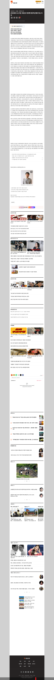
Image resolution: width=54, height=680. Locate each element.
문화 (25, 663)
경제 (29, 661)
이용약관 (22, 675)
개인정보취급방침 (27, 675)
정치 (20, 661)
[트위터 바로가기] (23, 672)
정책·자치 (20, 663)
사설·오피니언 (13, 11)
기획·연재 (12, 504)
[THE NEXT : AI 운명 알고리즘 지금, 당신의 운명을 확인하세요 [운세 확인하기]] (27, 207)
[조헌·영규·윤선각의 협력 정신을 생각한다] (41, 489)
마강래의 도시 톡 (21, 11)
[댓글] (19, 18)
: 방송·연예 (14, 542)
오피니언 (12, 485)
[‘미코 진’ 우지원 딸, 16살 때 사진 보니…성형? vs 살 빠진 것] (41, 577)
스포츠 (25, 666)
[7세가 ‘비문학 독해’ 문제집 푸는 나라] (41, 495)
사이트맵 (31, 675)
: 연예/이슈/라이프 (15, 572)
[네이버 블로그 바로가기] (33, 672)
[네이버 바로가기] (30, 672)
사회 (25, 661)
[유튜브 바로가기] (26, 672)
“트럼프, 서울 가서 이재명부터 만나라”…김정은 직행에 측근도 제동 (23, 156)
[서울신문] (14, 2)
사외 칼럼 (16, 11)
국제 (33, 661)
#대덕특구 (12, 202)
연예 (29, 666)
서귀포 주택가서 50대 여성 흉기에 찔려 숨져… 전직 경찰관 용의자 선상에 (24, 154)
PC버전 (34, 675)
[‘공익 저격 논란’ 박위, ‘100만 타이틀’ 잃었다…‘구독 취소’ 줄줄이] (41, 589)
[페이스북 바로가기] (21, 672)
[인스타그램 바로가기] (28, 672)
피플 (20, 666)
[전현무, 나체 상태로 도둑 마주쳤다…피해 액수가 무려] (41, 583)
